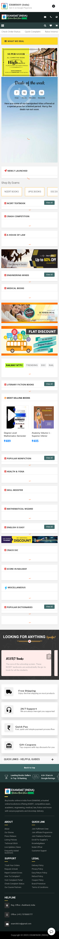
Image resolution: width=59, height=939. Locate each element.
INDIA (56, 16)
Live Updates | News (13, 847)
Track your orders (12, 865)
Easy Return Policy (39, 873)
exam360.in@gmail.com (45, 16)
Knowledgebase (38, 843)
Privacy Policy (37, 869)
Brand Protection (39, 884)
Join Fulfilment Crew (40, 829)
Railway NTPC (14, 365)
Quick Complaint (33, 31)
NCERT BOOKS (12, 191)
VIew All (49, 203)
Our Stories (9, 832)
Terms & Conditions (40, 887)
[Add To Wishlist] (18, 408)
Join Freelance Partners (41, 836)
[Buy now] (14, 408)
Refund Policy (37, 876)
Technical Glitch (11, 843)
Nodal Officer (37, 847)
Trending (32, 365)
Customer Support (39, 851)
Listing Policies (11, 840)
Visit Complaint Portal (14, 880)
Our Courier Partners (13, 887)
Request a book (11, 869)
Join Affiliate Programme (42, 832)
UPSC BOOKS (34, 191)
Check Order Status (10, 31)
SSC (43, 365)
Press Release (10, 836)
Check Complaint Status (14, 884)
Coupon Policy (37, 880)
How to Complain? (12, 876)
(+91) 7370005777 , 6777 (51, 16)
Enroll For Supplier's (40, 840)
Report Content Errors (13, 873)
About (7, 829)
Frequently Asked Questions (12, 852)
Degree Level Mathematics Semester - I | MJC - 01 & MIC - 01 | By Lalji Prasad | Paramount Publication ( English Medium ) (15, 434)
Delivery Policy (37, 865)
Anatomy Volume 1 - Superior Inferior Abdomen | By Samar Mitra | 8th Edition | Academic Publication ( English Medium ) (43, 434)
